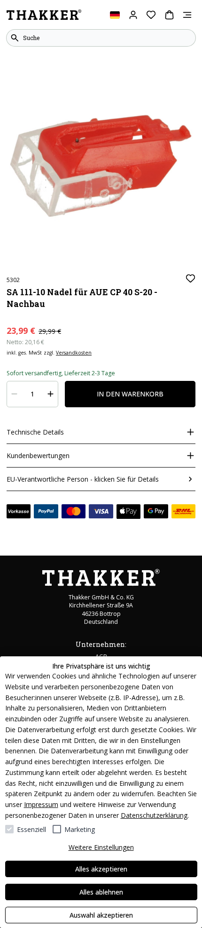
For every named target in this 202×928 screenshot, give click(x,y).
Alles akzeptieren (101, 868)
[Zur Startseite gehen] (44, 15)
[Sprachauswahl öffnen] (115, 15)
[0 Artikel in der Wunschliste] (151, 15)
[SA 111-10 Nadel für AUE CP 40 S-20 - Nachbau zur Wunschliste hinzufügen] (190, 278)
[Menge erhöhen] (50, 394)
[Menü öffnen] (187, 15)
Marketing (79, 829)
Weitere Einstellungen (101, 847)
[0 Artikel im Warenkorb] (169, 15)
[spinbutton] (32, 394)
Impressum (41, 804)
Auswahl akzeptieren (101, 915)
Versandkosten (74, 352)
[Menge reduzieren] (14, 394)
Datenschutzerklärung (154, 815)
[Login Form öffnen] (133, 15)
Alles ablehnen (101, 892)
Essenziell (31, 829)
